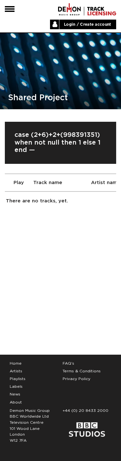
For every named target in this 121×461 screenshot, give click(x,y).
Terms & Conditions (82, 371)
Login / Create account (87, 24)
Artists (16, 371)
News (15, 394)
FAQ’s (68, 363)
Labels (16, 386)
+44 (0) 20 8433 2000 (85, 410)
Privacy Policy (76, 379)
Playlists (17, 379)
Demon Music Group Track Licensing (69, 9)
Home (16, 363)
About (16, 402)
